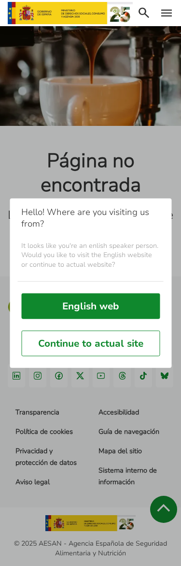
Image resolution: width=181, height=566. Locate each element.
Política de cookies (44, 431)
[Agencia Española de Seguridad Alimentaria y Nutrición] (70, 13)
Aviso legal (32, 482)
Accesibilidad (118, 412)
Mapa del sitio (120, 451)
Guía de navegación (128, 431)
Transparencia (37, 412)
